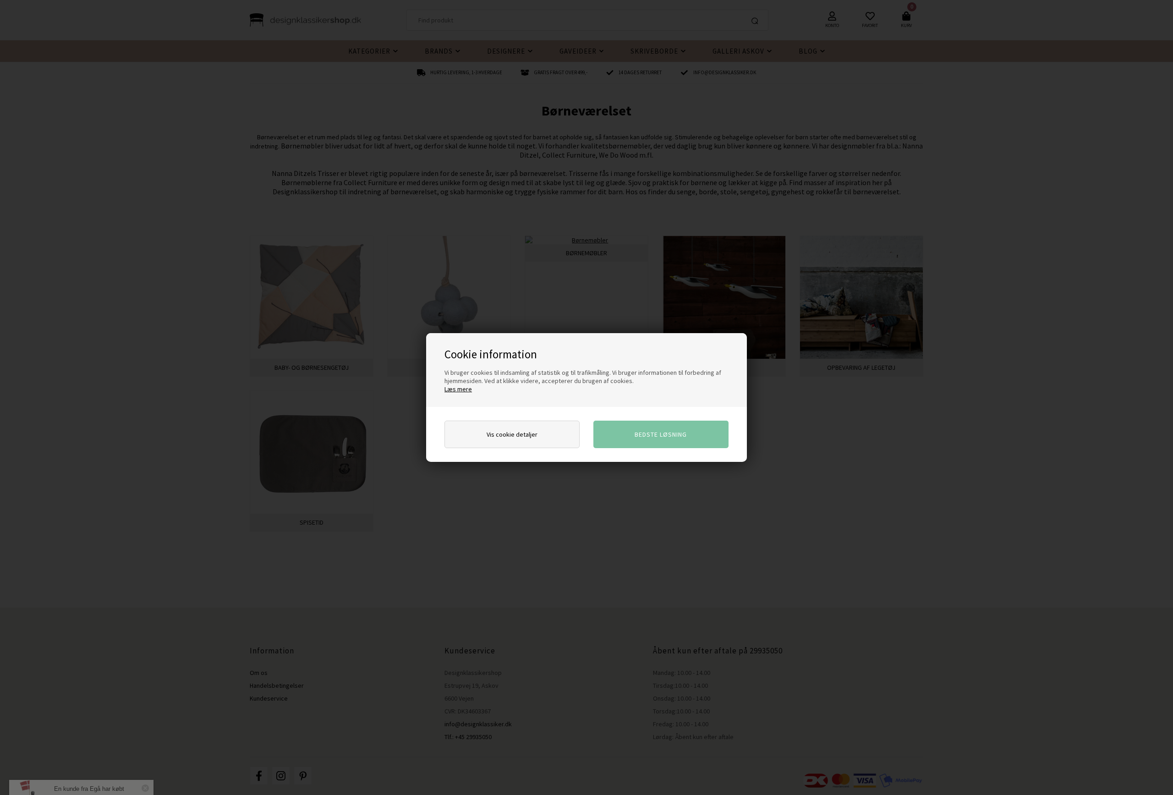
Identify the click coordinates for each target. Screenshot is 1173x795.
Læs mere (458, 389)
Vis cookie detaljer (512, 434)
